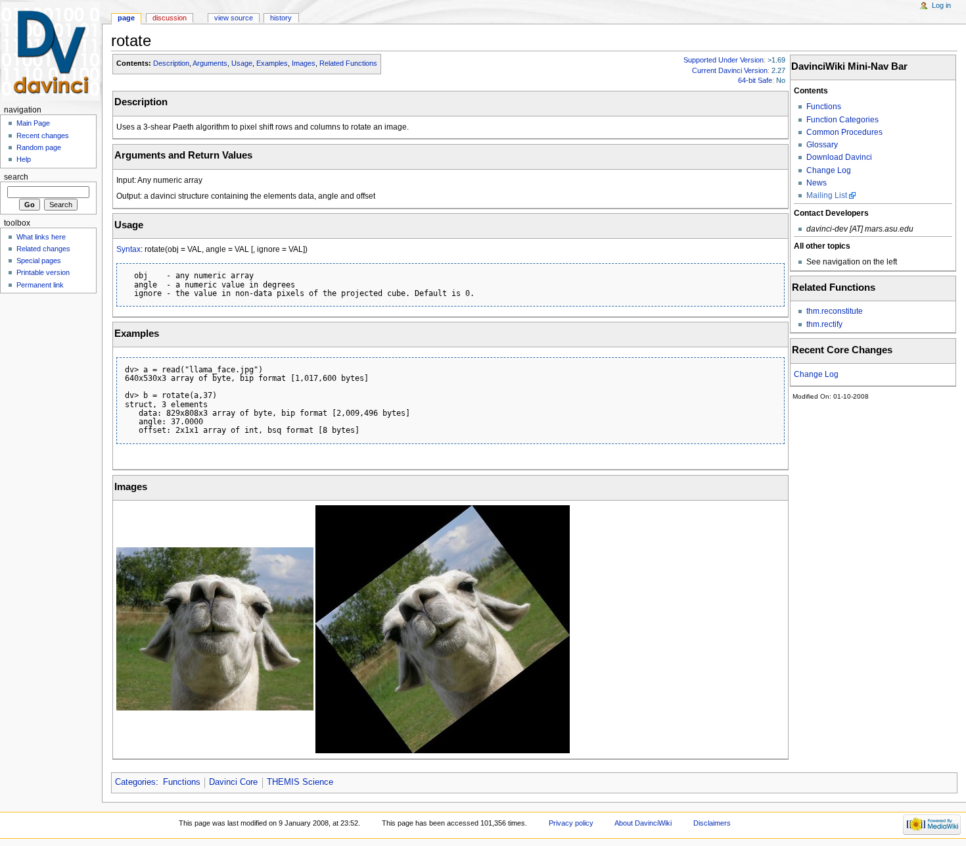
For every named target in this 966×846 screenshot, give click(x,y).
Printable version (43, 272)
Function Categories (842, 119)
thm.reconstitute (834, 311)
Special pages (38, 260)
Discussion (169, 18)
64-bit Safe (755, 80)
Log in (941, 5)
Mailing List (826, 195)
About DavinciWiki (643, 823)
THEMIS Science (300, 782)
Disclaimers (712, 823)
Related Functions (348, 63)
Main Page (33, 123)
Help (23, 159)
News (816, 182)
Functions (823, 106)
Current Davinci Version (730, 70)
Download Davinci (839, 157)
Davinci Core (233, 782)
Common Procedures (844, 132)
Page (126, 18)
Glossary (822, 144)
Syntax (128, 249)
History (281, 18)
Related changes (43, 249)
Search (16, 177)
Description (171, 63)
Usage (241, 63)
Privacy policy (571, 823)
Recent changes (42, 135)
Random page (38, 147)
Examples (272, 63)
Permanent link (40, 285)
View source (233, 18)
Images (303, 63)
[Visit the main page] (51, 51)
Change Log (828, 170)
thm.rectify (824, 324)
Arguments (210, 63)
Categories (135, 782)
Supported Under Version (723, 60)
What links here (41, 237)
